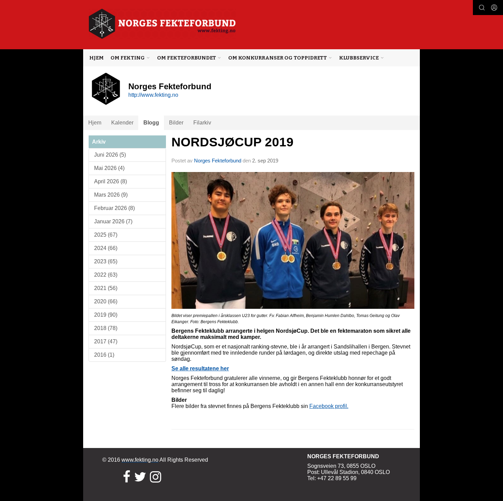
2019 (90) (105, 315)
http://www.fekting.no (153, 95)
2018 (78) (105, 328)
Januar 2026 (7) (113, 221)
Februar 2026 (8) (114, 208)
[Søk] (482, 7)
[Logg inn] (494, 7)
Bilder (176, 123)
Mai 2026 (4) (109, 168)
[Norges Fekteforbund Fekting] (162, 23)
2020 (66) (105, 301)
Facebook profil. (328, 406)
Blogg (151, 123)
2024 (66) (105, 248)
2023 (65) (105, 261)
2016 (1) (104, 355)
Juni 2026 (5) (110, 155)
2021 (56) (105, 288)
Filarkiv (202, 123)
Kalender (122, 123)
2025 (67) (105, 235)
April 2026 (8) (110, 181)
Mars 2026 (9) (111, 195)
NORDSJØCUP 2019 (232, 142)
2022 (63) (105, 275)
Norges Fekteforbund (217, 160)
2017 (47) (105, 341)
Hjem (96, 58)
